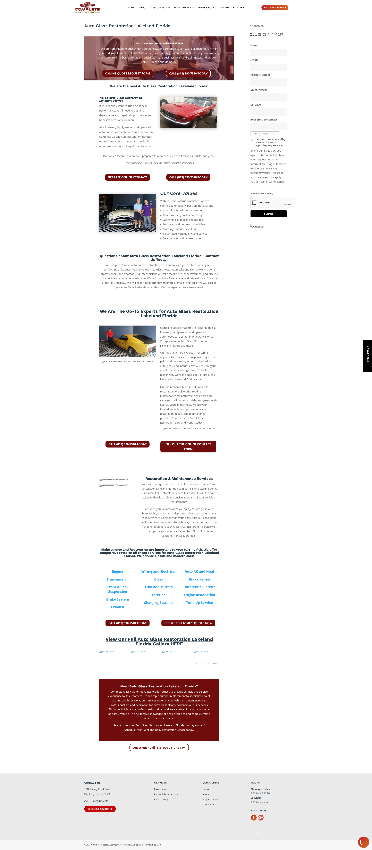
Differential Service (199, 587)
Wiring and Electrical (158, 571)
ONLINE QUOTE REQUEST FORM (127, 73)
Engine (117, 571)
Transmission (118, 579)
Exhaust (117, 607)
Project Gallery (210, 799)
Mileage (255, 104)
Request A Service (275, 7)
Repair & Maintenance (166, 794)
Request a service (100, 809)
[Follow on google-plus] (261, 818)
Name (254, 45)
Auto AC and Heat (199, 571)
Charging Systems (158, 602)
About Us (207, 794)
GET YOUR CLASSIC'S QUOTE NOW (188, 623)
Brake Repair (199, 579)
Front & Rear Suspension (117, 589)
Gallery (224, 8)
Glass (158, 579)
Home (131, 8)
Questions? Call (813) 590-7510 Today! (159, 748)
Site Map (256, 832)
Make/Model (258, 89)
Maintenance (182, 8)
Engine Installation (199, 594)
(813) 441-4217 (270, 34)
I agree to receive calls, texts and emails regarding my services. (270, 142)
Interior (158, 594)
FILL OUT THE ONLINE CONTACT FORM (188, 446)
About (143, 8)
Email (254, 60)
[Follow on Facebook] (254, 818)
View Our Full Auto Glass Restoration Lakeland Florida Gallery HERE (159, 641)
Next (215, 663)
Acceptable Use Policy (261, 193)
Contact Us (208, 804)
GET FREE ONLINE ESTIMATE (127, 177)
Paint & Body (206, 8)
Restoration (159, 8)
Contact (238, 8)
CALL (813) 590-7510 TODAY (188, 73)
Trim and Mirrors (159, 587)
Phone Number (260, 75)
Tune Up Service (199, 602)
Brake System (117, 599)
